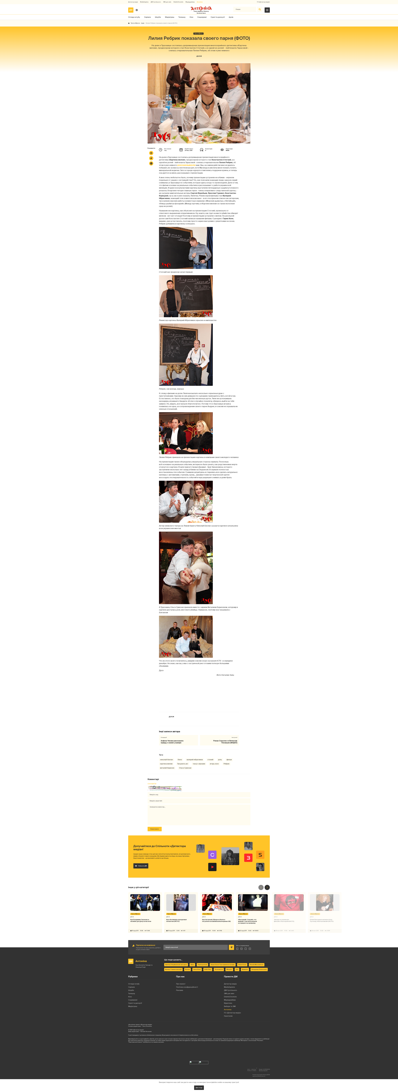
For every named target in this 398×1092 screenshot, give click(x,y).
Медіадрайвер (190, 2)
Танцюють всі (182, 764)
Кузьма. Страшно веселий (173, 969)
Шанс (192, 964)
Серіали (147, 17)
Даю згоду (199, 1087)
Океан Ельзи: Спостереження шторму (223, 964)
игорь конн (214, 764)
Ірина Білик (197, 969)
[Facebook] (151, 153)
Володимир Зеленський (259, 969)
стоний (210, 760)
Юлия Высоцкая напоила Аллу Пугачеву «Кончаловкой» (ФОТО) (321, 920)
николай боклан (166, 760)
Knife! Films (207, 969)
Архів (231, 17)
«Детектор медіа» (138, 1030)
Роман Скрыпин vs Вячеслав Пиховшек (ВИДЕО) (225, 742)
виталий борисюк (167, 768)
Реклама (179, 990)
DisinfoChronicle (178, 2)
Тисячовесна (219, 969)
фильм (229, 760)
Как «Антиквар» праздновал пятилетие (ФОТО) (176, 920)
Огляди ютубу (134, 17)
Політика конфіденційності (187, 987)
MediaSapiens (144, 2)
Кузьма (187, 969)
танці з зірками (199, 764)
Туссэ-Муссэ (135, 23)
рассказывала (186, 165)
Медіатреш (169, 17)
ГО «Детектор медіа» (263, 2)
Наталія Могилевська (256, 964)
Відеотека (228, 1003)
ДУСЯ (199, 56)
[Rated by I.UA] (194, 1062)
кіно (237, 969)
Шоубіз (158, 17)
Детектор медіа (133, 2)
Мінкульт (229, 969)
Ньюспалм (228, 1016)
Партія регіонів (202, 964)
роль (220, 760)
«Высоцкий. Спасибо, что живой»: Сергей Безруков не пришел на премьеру (247, 921)
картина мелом (166, 764)
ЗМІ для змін (167, 2)
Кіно (191, 17)
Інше (142, 23)
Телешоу (182, 17)
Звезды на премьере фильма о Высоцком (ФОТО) (284, 920)
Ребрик (226, 764)
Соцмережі (202, 17)
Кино (180, 760)
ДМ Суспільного (156, 2)
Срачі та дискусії (218, 17)
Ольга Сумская (185, 768)
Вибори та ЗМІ (230, 1006)
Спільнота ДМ (142, 866)
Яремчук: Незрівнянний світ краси (176, 964)
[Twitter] (151, 158)
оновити (152, 784)
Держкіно (245, 969)
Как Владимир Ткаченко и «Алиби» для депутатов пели (140, 920)
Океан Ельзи (242, 964)
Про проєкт (180, 984)
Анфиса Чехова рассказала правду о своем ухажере (172, 742)
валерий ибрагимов (195, 760)
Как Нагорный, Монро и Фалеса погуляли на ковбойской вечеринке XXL (216, 920)
